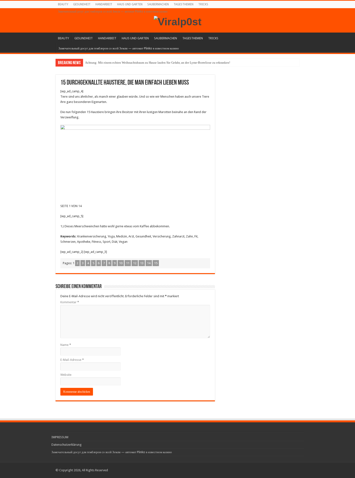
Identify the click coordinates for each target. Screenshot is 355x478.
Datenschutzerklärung (66, 444)
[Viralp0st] (177, 21)
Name (65, 345)
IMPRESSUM (59, 437)
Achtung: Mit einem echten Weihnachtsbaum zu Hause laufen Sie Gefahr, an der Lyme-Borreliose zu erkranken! (157, 62)
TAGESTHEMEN (183, 4)
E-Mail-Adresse (72, 360)
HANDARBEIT (103, 4)
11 (127, 263)
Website (65, 375)
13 (141, 263)
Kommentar (69, 302)
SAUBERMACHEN (158, 4)
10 (120, 263)
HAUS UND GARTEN (129, 4)
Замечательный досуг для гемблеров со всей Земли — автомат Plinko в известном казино (113, 11)
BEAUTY (63, 4)
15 (155, 263)
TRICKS (203, 4)
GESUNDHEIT (82, 4)
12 (134, 263)
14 (148, 263)
